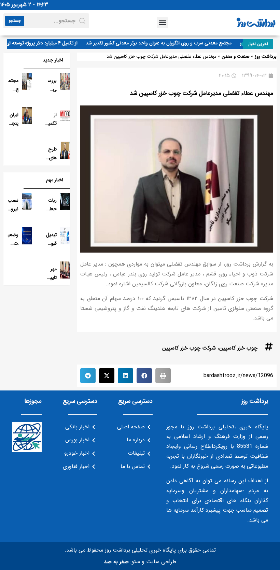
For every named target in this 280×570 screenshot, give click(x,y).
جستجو (15, 20)
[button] (162, 22)
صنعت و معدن (236, 56)
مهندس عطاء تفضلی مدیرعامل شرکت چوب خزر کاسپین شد (201, 93)
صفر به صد (116, 561)
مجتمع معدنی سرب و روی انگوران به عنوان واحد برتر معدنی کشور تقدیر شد (163, 43)
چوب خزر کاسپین (238, 348)
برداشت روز (266, 56)
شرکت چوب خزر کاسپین (189, 348)
